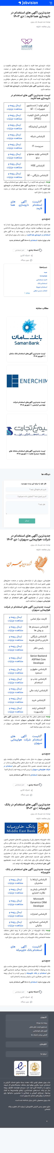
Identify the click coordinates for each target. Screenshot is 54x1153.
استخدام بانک (42, 283)
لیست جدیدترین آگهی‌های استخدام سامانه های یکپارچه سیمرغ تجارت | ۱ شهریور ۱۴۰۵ (27, 452)
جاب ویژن (34, 22)
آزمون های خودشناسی (40, 1031)
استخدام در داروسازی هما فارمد (38, 235)
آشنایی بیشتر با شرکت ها (39, 1035)
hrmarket (43, 276)
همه (45, 272)
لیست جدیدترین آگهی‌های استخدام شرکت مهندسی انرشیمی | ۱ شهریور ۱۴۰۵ (29, 403)
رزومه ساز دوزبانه (41, 1023)
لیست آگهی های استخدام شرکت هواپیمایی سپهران (26, 739)
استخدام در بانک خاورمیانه (36, 973)
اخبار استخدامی (19, 250)
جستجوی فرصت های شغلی (38, 1027)
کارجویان (43, 1017)
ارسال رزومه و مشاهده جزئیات (14, 107)
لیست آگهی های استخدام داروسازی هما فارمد (26, 205)
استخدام (34, 240)
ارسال (27, 520)
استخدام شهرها (41, 287)
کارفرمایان (43, 1044)
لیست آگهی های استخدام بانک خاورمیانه (26, 948)
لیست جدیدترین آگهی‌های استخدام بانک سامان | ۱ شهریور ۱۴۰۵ (27, 355)
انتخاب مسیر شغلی (40, 290)
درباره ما (43, 1054)
